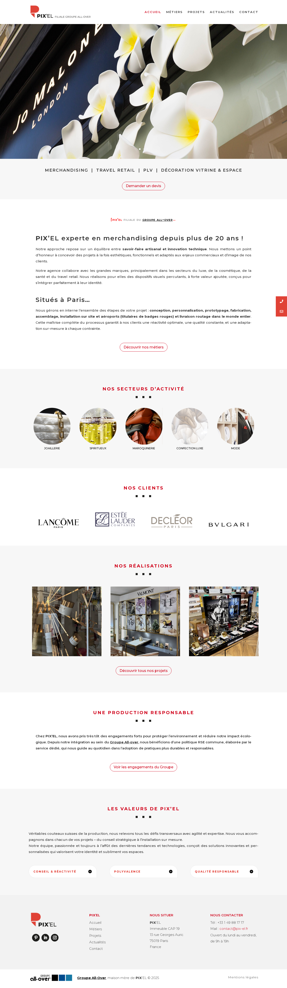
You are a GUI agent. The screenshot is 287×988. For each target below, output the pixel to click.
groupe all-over (157, 219)
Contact (248, 12)
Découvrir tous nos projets (144, 671)
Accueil (153, 12)
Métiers (174, 12)
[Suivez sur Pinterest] (36, 937)
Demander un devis (143, 186)
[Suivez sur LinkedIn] (45, 937)
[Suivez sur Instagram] (55, 937)
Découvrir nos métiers (144, 347)
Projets (196, 12)
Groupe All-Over (91, 978)
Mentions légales (243, 977)
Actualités (222, 12)
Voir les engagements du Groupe (143, 767)
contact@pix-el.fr (234, 928)
